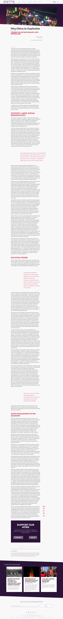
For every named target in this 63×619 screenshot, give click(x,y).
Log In (54, 1)
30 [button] (12, 480)
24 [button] (33, 429)
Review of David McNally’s (14, 582)
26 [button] (19, 442)
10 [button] (39, 234)
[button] (57, 2)
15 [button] (38, 307)
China (31, 546)
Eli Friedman (39, 37)
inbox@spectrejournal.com (36, 615)
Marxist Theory (37, 546)
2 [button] (24, 93)
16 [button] (25, 317)
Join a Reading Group (42, 617)
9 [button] (31, 230)
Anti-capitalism (22, 546)
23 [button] (13, 424)
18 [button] (19, 327)
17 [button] (30, 320)
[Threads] (32, 612)
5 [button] (31, 143)
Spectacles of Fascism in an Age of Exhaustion (31, 580)
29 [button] (15, 467)
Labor (33, 546)
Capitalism (27, 546)
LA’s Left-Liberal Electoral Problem (48, 580)
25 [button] (28, 438)
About (12, 617)
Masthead (18, 617)
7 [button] (26, 202)
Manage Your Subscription (28, 617)
